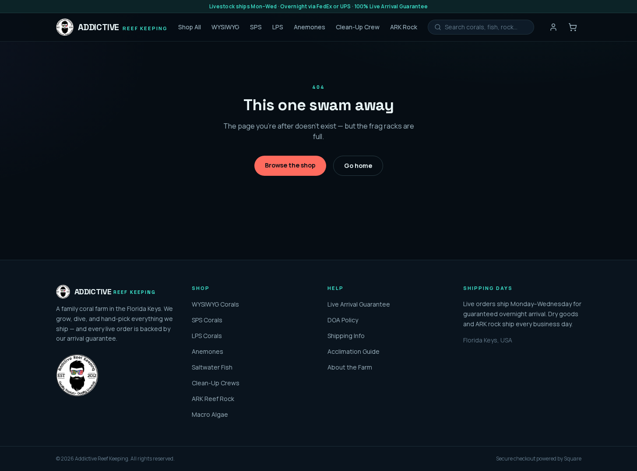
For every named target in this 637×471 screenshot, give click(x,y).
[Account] (553, 27)
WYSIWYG (225, 27)
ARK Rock (403, 27)
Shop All (189, 27)
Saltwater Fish (212, 367)
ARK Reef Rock (213, 398)
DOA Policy (342, 320)
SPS (256, 27)
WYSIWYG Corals (215, 304)
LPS (277, 27)
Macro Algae (210, 414)
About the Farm (349, 367)
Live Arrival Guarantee (358, 304)
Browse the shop (290, 165)
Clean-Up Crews (215, 383)
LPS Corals (207, 335)
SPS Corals (207, 320)
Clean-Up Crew (358, 27)
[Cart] (572, 27)
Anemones (309, 27)
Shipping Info (346, 335)
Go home (358, 165)
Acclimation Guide (353, 351)
